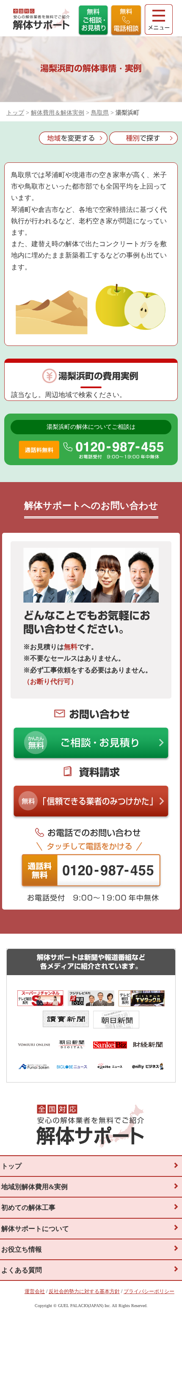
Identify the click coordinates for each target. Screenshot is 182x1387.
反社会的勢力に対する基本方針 (84, 1291)
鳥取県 (100, 113)
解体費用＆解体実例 (57, 113)
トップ (15, 113)
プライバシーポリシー (149, 1291)
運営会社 (35, 1291)
